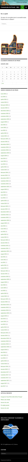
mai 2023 (3, 197)
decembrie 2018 (5, 338)
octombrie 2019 (4, 310)
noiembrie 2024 (4, 147)
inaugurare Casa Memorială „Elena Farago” (11, 396)
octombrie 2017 (4, 377)
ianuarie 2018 (4, 369)
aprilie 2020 (4, 293)
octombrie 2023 (4, 183)
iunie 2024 (3, 161)
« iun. (2, 83)
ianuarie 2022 (4, 242)
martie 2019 (4, 330)
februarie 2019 (4, 332)
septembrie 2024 (5, 152)
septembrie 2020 (5, 279)
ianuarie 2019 (4, 335)
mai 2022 (3, 231)
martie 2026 (4, 102)
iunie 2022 (3, 228)
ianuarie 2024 (4, 175)
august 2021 (4, 254)
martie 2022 (4, 237)
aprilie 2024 (4, 166)
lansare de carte (5, 402)
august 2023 (4, 189)
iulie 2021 (3, 256)
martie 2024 (4, 169)
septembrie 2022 (5, 220)
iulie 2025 (3, 124)
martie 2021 (4, 268)
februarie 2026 (4, 105)
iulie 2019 (3, 318)
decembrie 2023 (5, 178)
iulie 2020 (3, 285)
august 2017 (4, 383)
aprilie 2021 (4, 265)
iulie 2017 (3, 386)
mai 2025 (3, 130)
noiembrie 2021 (4, 245)
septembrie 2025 (5, 119)
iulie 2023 (3, 192)
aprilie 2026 (4, 99)
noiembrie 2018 (4, 341)
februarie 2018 (4, 366)
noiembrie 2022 (4, 214)
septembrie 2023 (5, 186)
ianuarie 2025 (4, 141)
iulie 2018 (3, 352)
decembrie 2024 (5, 144)
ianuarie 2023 (4, 209)
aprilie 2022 (4, 234)
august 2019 (4, 315)
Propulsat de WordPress (6, 460)
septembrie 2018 (5, 346)
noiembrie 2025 (4, 113)
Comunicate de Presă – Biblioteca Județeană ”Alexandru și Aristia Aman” (11, 7)
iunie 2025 (3, 127)
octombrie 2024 (4, 150)
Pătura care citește (5, 399)
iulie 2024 (3, 158)
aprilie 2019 (4, 327)
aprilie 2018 (4, 360)
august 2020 (4, 282)
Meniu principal (26, 7)
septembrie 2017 (5, 380)
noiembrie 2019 (4, 307)
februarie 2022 (4, 240)
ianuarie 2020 (4, 301)
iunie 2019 (3, 321)
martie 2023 (4, 203)
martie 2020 (4, 296)
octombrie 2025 (4, 116)
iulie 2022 (3, 226)
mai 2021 (3, 262)
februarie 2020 (4, 299)
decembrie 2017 (5, 372)
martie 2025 (4, 136)
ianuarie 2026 (4, 107)
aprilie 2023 (4, 200)
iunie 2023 (3, 195)
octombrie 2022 (4, 217)
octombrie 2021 (4, 248)
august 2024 (4, 155)
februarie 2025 (4, 138)
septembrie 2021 (5, 251)
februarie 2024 (4, 172)
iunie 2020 (3, 287)
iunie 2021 (3, 259)
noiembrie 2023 (4, 181)
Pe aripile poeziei (5, 405)
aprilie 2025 (4, 133)
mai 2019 (3, 324)
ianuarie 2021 (4, 273)
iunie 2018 (3, 355)
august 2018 (4, 349)
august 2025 (4, 122)
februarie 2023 (4, 206)
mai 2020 (3, 290)
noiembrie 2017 (4, 374)
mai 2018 (3, 358)
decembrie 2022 (5, 211)
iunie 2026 (3, 93)
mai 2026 (3, 96)
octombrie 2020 (4, 276)
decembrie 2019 (5, 304)
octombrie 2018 (4, 344)
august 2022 (4, 223)
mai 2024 (3, 164)
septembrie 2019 (5, 313)
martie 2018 (4, 363)
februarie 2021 (4, 270)
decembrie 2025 (5, 110)
